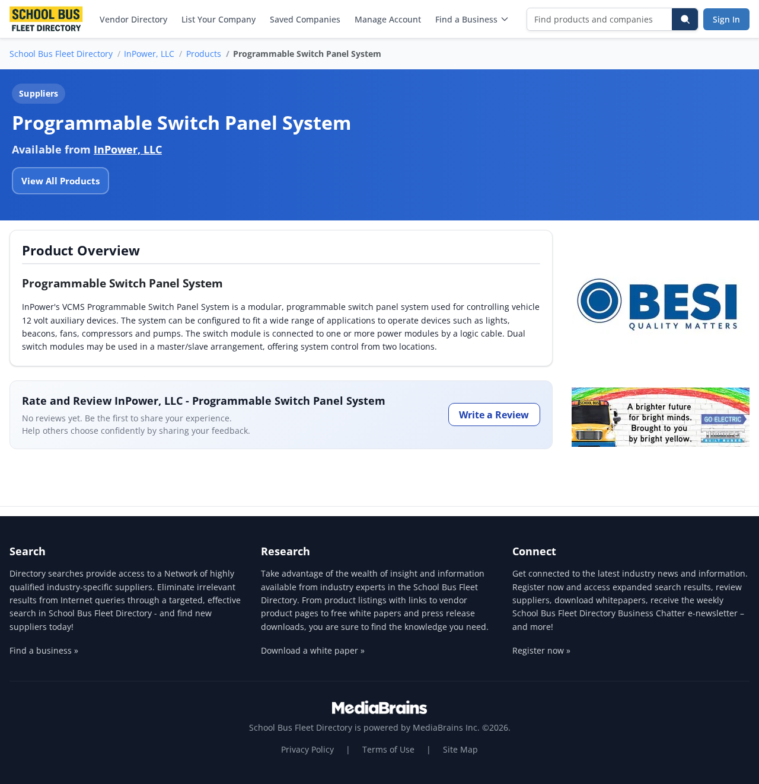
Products (203, 53)
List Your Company (218, 19)
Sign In (726, 19)
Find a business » (43, 650)
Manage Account (388, 19)
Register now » (541, 650)
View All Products (60, 181)
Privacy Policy (307, 749)
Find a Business (466, 19)
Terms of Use (388, 749)
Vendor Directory (133, 19)
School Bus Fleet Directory (61, 53)
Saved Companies (305, 19)
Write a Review (494, 414)
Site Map (460, 749)
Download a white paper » (313, 650)
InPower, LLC (149, 53)
